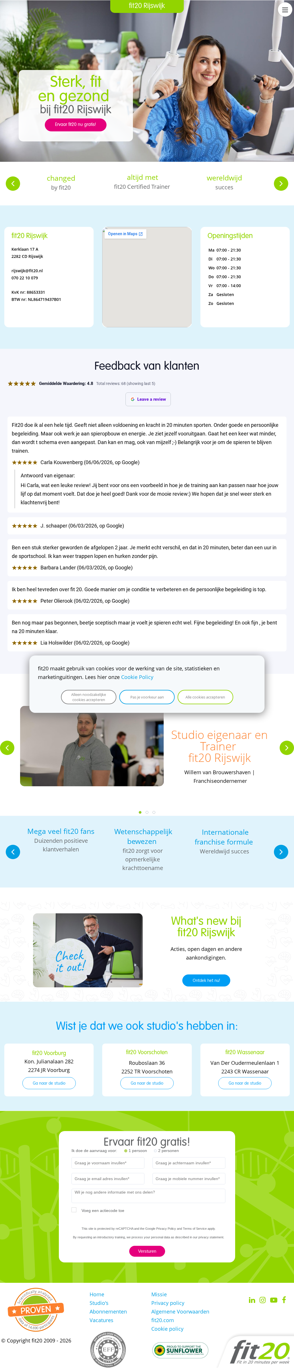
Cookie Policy (137, 677)
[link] (88, 917)
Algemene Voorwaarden (180, 1311)
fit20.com (162, 1320)
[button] (13, 183)
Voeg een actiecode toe (103, 1210)
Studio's (99, 1302)
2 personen (168, 1150)
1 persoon (138, 1150)
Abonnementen (108, 1311)
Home (97, 1294)
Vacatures (101, 1320)
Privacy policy (167, 1302)
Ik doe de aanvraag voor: (94, 1150)
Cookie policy (167, 1328)
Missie (159, 1294)
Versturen (147, 1251)
